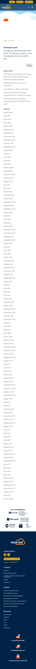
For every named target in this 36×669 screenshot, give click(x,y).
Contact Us (7, 582)
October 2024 (8, 178)
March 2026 (8, 126)
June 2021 (7, 288)
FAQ (5, 622)
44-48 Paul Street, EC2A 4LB (18, 661)
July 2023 (7, 216)
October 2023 (8, 205)
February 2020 (9, 340)
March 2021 (8, 299)
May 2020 (7, 330)
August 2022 (8, 243)
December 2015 (9, 485)
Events (5, 625)
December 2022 (9, 230)
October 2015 (8, 492)
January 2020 (8, 343)
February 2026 (9, 129)
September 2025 (10, 147)
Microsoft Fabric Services (11, 598)
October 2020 (8, 316)
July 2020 (7, 323)
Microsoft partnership (10, 573)
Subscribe (20, 2)
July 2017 (7, 430)
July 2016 (7, 464)
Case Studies (7, 614)
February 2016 (9, 478)
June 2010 (7, 495)
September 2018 (10, 395)
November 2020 (9, 312)
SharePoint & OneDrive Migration (13, 596)
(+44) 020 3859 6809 (18, 640)
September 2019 (10, 357)
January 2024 (8, 198)
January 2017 (8, 450)
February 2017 (9, 447)
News (5, 620)
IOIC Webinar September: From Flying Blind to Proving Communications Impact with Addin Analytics (17, 77)
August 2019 (8, 361)
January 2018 (8, 412)
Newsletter (7, 627)
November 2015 (9, 488)
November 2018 (9, 388)
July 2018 (7, 402)
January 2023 (8, 226)
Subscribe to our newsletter (12, 559)
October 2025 (8, 143)
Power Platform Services (11, 593)
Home (5, 40)
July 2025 (7, 154)
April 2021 (7, 295)
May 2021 (7, 292)
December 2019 (9, 347)
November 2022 (9, 233)
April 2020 (7, 333)
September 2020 (10, 319)
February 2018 (9, 409)
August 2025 (8, 150)
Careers (12, 2)
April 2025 (7, 164)
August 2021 (8, 281)
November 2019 (9, 350)
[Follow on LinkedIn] (5, 554)
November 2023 (9, 202)
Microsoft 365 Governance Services (14, 604)
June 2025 (7, 157)
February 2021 (9, 302)
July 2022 (7, 247)
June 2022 (7, 250)
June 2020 (7, 326)
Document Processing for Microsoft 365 (15, 601)
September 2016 (10, 461)
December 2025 (9, 136)
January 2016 (8, 481)
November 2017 (9, 416)
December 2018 (9, 385)
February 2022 (9, 261)
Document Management (11, 606)
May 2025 (7, 161)
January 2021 (8, 306)
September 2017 (10, 423)
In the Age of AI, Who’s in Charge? (16, 89)
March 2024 (8, 192)
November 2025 (9, 140)
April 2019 (7, 371)
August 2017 (8, 426)
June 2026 (7, 119)
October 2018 (8, 392)
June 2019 (7, 368)
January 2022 (8, 264)
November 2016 (9, 454)
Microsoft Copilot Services (11, 590)
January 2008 (8, 499)
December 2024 (9, 174)
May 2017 (7, 437)
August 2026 (8, 112)
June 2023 (7, 219)
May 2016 (7, 471)
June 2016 (7, 468)
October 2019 (8, 354)
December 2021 (9, 268)
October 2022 (8, 236)
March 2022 (8, 257)
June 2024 (7, 188)
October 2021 (8, 274)
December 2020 (9, 309)
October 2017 (8, 419)
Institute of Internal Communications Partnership (14, 576)
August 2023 (8, 212)
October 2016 (8, 457)
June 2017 (7, 433)
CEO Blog (6, 617)
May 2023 (7, 223)
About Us (6, 570)
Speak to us (28, 2)
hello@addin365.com (18, 650)
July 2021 (7, 285)
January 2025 (8, 171)
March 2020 (8, 337)
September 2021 (10, 278)
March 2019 (8, 375)
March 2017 (8, 444)
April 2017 (7, 440)
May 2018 (7, 406)
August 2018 (8, 399)
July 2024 (7, 185)
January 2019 (8, 381)
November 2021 (9, 271)
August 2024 (8, 181)
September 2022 (10, 240)
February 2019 (9, 378)
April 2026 (7, 123)
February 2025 (9, 167)
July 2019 (7, 364)
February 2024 (9, 195)
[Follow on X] (8, 554)
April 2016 (7, 475)
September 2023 (10, 209)
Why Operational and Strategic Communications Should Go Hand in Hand (17, 101)
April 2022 (7, 254)
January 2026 (8, 133)
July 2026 (7, 116)
